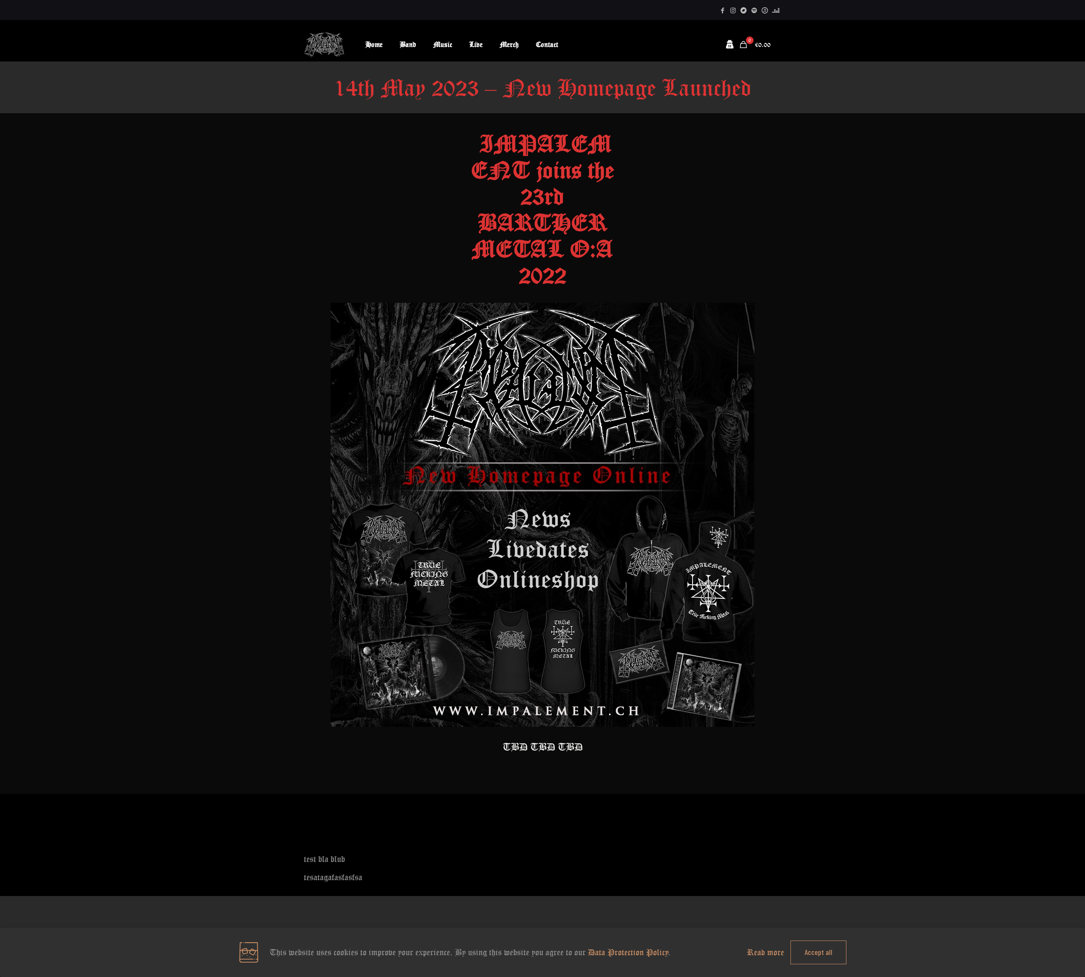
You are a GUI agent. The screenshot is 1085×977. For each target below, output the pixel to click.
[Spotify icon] (754, 10)
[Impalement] (324, 44)
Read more (765, 952)
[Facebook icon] (722, 10)
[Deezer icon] (775, 10)
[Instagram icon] (733, 10)
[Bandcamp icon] (743, 10)
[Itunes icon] (765, 10)
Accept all (818, 952)
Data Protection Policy (628, 952)
